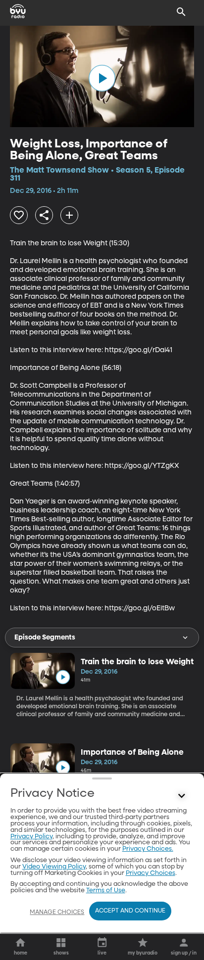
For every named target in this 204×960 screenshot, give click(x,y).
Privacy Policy (31, 836)
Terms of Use (105, 890)
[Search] (181, 12)
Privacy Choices (150, 873)
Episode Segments (44, 637)
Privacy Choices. (147, 849)
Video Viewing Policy (54, 867)
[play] (102, 78)
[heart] (19, 215)
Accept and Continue (130, 911)
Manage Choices (57, 912)
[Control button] (181, 795)
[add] (69, 215)
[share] (44, 215)
